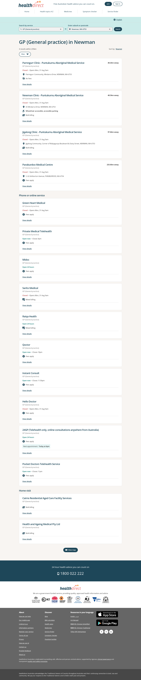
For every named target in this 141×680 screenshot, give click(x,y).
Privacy (21, 639)
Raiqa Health (29, 316)
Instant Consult (30, 373)
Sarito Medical (30, 288)
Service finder (113, 11)
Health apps (49, 624)
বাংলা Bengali (74, 620)
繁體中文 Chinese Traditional (80, 628)
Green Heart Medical (33, 203)
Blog (46, 616)
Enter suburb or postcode (78, 25)
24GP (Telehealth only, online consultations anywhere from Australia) (60, 429)
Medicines (68, 11)
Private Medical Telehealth (37, 231)
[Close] (60, 29)
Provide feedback (25, 651)
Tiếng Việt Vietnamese (78, 632)
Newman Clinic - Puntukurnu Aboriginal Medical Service (52, 95)
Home (26, 11)
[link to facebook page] (102, 632)
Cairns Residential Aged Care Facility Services (47, 498)
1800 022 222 (71, 573)
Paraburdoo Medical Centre (37, 164)
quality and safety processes (37, 661)
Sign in (117, 4)
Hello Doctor (29, 401)
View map (73, 550)
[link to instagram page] (106, 632)
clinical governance (104, 659)
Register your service (26, 632)
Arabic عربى (74, 616)
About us (22, 655)
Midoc (25, 259)
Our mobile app (24, 620)
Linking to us (23, 624)
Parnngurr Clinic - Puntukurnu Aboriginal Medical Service (53, 62)
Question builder (51, 639)
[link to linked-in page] (111, 632)
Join (108, 4)
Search (118, 29)
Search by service (26, 25)
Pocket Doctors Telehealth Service (41, 464)
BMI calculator (50, 620)
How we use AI (24, 643)
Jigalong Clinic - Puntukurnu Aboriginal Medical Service (52, 132)
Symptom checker (90, 11)
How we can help (25, 616)
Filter (26, 54)
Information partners (26, 628)
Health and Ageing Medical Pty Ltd (41, 524)
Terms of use (23, 635)
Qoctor (26, 344)
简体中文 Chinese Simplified (80, 624)
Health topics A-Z (46, 11)
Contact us (22, 647)
